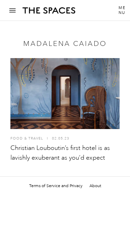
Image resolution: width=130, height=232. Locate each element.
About (95, 185)
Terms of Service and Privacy (56, 185)
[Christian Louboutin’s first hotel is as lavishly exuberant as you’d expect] (65, 93)
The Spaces (49, 12)
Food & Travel (26, 138)
